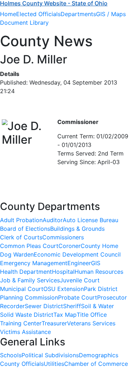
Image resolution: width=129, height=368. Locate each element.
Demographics (98, 355)
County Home (99, 245)
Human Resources (99, 271)
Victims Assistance (25, 331)
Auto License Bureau (90, 220)
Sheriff (72, 306)
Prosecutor (112, 297)
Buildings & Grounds (77, 228)
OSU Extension (63, 288)
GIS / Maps (111, 14)
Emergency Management (33, 263)
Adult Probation (21, 220)
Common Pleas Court (29, 245)
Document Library (24, 22)
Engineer (79, 263)
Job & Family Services (30, 280)
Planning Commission (29, 297)
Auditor (53, 220)
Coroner (69, 245)
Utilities (54, 363)
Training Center (21, 323)
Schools (11, 355)
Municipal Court (21, 288)
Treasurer (54, 323)
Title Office (92, 314)
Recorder (12, 306)
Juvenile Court (80, 280)
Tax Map (65, 314)
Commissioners (63, 237)
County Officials (22, 363)
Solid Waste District (26, 314)
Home (8, 14)
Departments (78, 14)
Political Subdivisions (50, 355)
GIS (95, 263)
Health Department (26, 271)
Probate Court (77, 297)
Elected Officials (38, 14)
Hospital (63, 271)
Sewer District (44, 306)
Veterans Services (91, 323)
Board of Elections (25, 228)
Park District (101, 288)
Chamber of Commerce (96, 363)
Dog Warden (17, 254)
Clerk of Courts (21, 237)
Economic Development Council (77, 254)
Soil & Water (97, 306)
